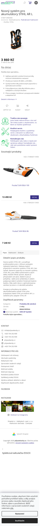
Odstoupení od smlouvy (9, 355)
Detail (34, 197)
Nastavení (19, 514)
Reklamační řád (6, 361)
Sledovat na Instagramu (19, 415)
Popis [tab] (5, 253)
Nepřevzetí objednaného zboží (12, 383)
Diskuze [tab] (21, 253)
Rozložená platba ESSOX (10, 375)
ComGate (28, 423)
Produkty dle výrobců (28, 304)
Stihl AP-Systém (26, 312)
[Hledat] (24, 3)
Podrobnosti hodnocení (29, 20)
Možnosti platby (7, 369)
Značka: (9, 22)
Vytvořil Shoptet (22, 434)
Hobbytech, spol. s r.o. (25, 421)
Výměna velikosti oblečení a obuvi (13, 380)
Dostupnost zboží (7, 366)
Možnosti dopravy (7, 372)
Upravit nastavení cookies (24, 443)
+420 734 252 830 (10, 334)
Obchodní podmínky (8, 358)
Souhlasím (19, 520)
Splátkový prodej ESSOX (9, 377)
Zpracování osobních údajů (11, 363)
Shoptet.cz (11, 421)
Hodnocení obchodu (17, 423)
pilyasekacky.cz (9, 340)
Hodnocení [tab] (12, 253)
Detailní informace (8, 99)
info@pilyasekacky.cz (12, 330)
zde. (12, 508)
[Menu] (36, 3)
